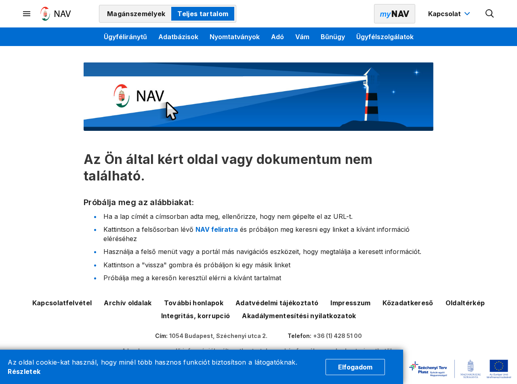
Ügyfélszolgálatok (385, 37)
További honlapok (193, 303)
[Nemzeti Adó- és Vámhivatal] (55, 14)
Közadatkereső (407, 303)
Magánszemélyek (136, 14)
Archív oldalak (127, 303)
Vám (302, 37)
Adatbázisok (178, 37)
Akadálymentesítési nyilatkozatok (299, 316)
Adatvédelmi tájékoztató (276, 303)
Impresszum (350, 303)
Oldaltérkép (465, 303)
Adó (277, 37)
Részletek (24, 371)
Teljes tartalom (202, 14)
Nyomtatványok (235, 37)
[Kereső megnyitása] (490, 14)
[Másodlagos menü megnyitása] (27, 14)
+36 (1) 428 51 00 (337, 335)
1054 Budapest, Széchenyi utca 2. (218, 335)
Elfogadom (355, 367)
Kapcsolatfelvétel (62, 303)
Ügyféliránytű (125, 37)
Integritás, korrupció (195, 316)
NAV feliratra (216, 229)
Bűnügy (333, 37)
